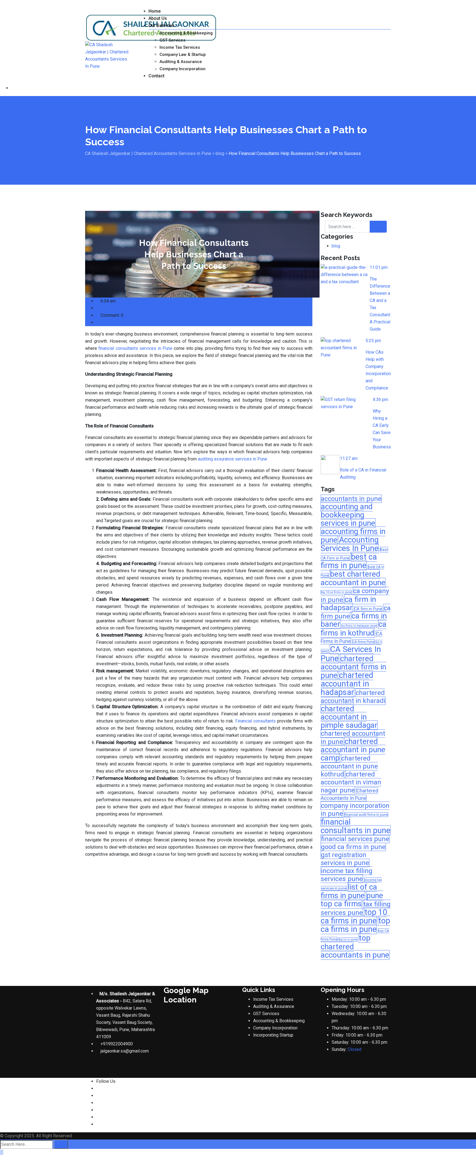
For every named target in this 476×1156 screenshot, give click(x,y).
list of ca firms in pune (349, 891)
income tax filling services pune (346, 875)
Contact (156, 75)
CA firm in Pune (368, 608)
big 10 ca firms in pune (336, 592)
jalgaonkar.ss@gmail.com (125, 1051)
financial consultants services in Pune (135, 348)
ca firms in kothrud (353, 628)
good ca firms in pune (353, 847)
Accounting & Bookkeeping (186, 33)
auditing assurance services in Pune (232, 459)
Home (154, 11)
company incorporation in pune (355, 809)
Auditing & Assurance (180, 61)
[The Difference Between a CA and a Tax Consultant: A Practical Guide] (345, 274)
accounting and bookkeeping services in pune (348, 515)
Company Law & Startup (182, 54)
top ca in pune (348, 939)
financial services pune (355, 839)
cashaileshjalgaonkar (119, 308)
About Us (157, 18)
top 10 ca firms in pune (354, 916)
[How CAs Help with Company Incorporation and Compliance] (343, 348)
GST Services (172, 40)
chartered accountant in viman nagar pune (351, 782)
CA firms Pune (363, 642)
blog (103, 322)
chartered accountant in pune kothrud (349, 766)
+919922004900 (117, 1043)
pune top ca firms (352, 899)
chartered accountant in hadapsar (347, 683)
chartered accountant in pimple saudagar (349, 717)
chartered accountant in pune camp (353, 749)
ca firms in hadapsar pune (359, 626)
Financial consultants (255, 721)
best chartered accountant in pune (353, 578)
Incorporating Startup (273, 1035)
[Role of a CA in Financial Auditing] (330, 464)
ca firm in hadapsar (348, 603)
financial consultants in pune (355, 826)
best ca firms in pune (349, 561)
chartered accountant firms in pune (353, 667)
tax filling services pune (356, 908)
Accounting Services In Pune (350, 544)
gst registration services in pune (345, 859)
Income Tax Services (179, 47)
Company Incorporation (182, 68)
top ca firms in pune (355, 925)
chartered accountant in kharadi (353, 697)
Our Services (161, 25)
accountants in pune (351, 499)
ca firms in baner (354, 620)
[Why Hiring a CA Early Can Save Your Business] (347, 403)
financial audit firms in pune (366, 815)
